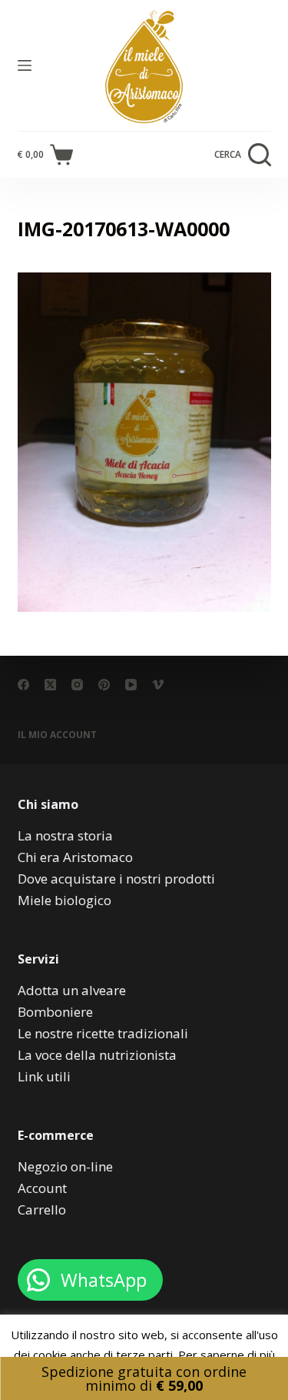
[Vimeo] (158, 684)
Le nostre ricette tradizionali (103, 1033)
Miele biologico (64, 900)
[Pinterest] (104, 684)
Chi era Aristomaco (75, 857)
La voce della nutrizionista (97, 1055)
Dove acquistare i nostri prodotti (116, 878)
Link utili (44, 1076)
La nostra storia (65, 835)
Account (42, 1188)
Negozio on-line (65, 1166)
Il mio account (57, 735)
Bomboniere (55, 1012)
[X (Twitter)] (50, 684)
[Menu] (24, 65)
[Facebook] (23, 684)
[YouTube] (131, 684)
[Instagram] (77, 684)
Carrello (42, 1209)
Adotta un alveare (72, 990)
